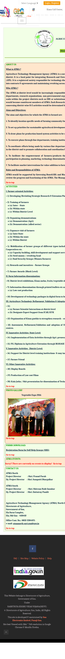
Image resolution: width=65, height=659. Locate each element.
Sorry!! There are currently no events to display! (28, 463)
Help (49, 558)
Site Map (24, 558)
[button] (10, 413)
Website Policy (37, 558)
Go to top (10, 182)
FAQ (16, 558)
